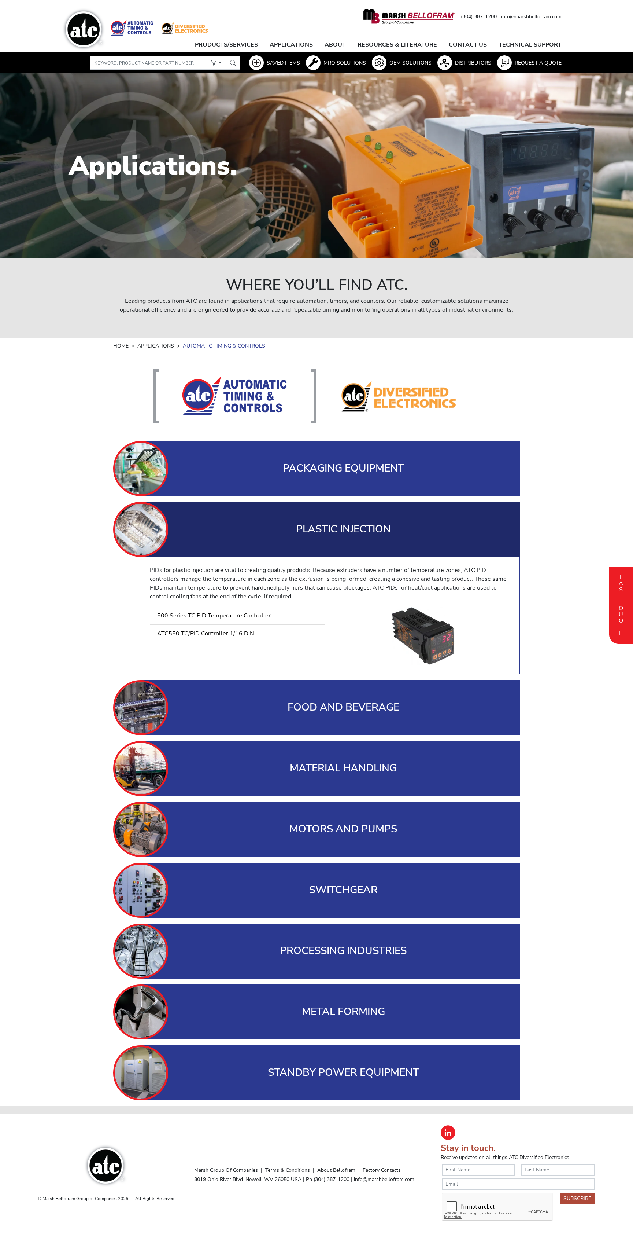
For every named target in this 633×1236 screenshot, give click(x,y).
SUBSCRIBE (577, 1198)
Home (121, 345)
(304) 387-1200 (479, 16)
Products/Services (226, 45)
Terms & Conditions (287, 1170)
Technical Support (530, 45)
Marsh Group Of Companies (226, 1170)
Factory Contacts (382, 1170)
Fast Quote (621, 604)
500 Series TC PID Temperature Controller (214, 616)
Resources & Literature (397, 45)
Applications (291, 45)
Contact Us (468, 45)
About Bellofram (336, 1170)
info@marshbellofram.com (531, 16)
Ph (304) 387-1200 (327, 1179)
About (335, 45)
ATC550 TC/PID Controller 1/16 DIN (205, 634)
